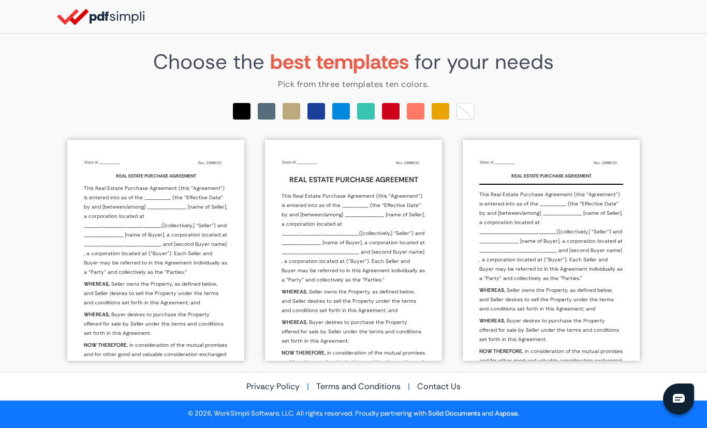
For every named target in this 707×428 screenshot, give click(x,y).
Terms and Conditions (358, 386)
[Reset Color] (465, 111)
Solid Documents (454, 413)
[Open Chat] (678, 399)
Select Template (156, 250)
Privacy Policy (273, 386)
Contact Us (439, 386)
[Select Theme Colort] (366, 111)
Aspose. (507, 413)
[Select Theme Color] (242, 111)
